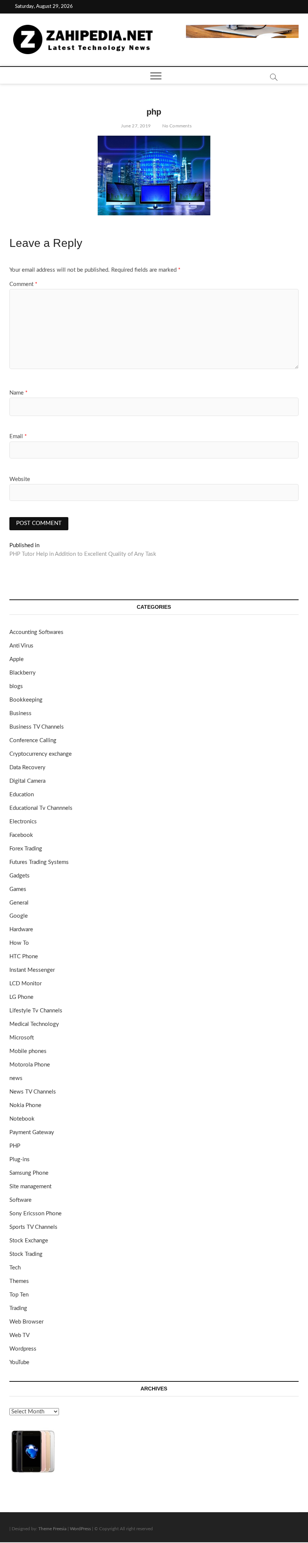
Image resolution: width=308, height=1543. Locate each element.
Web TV (19, 1335)
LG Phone (21, 997)
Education (21, 794)
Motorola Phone (29, 1065)
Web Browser (26, 1322)
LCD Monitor (25, 983)
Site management (30, 1186)
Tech (15, 1268)
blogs (16, 686)
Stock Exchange (28, 1240)
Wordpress (22, 1349)
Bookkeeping (25, 700)
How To (19, 943)
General (19, 903)
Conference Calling (32, 740)
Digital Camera (27, 781)
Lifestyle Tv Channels (35, 1011)
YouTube (19, 1362)
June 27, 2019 (135, 126)
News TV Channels (32, 1092)
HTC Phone (23, 956)
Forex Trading (25, 849)
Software (20, 1200)
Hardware (21, 929)
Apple (16, 659)
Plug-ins (19, 1159)
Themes (19, 1281)
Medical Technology (34, 1024)
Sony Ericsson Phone (35, 1213)
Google (18, 916)
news (16, 1078)
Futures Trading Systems (39, 862)
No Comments (176, 126)
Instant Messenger (32, 970)
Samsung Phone (28, 1173)
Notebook (22, 1119)
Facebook (21, 835)
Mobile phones (28, 1051)
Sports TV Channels (33, 1227)
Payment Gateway (31, 1132)
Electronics (23, 821)
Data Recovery (27, 767)
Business (20, 713)
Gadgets (19, 876)
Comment (23, 284)
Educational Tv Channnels (40, 808)
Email (18, 436)
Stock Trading (25, 1254)
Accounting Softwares (36, 632)
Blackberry (22, 673)
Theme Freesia (52, 1528)
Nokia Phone (25, 1105)
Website (19, 479)
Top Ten (19, 1295)
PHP (14, 1146)
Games (17, 889)
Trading (18, 1308)
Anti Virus (21, 646)
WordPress (80, 1528)
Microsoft (21, 1038)
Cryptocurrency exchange (40, 754)
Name (18, 393)
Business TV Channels (36, 727)
